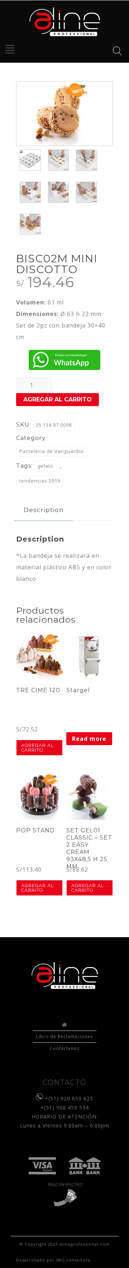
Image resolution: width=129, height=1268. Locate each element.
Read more (89, 739)
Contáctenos (65, 1048)
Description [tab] (44, 509)
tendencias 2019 (39, 480)
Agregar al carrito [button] (37, 748)
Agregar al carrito (57, 399)
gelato (45, 466)
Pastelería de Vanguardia (51, 451)
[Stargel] (89, 656)
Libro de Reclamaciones (64, 1036)
